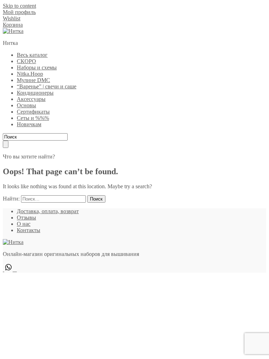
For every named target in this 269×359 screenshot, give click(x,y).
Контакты (28, 230)
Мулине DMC (33, 80)
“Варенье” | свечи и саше (46, 86)
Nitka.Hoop (30, 74)
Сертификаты (33, 112)
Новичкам (29, 124)
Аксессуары (31, 99)
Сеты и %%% (33, 118)
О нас (23, 224)
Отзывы (26, 218)
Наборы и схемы (37, 67)
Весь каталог (32, 55)
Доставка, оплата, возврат (48, 211)
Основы (26, 105)
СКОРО (26, 61)
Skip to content (19, 6)
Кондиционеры (35, 93)
